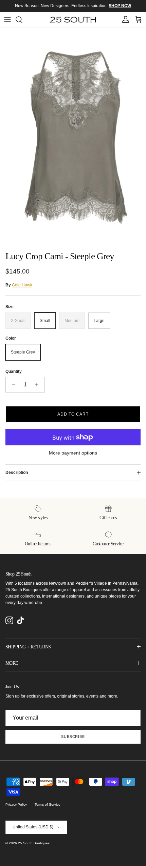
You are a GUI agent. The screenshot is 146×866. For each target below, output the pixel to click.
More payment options (73, 453)
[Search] (22, 19)
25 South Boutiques (34, 843)
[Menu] (7, 19)
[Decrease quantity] (12, 384)
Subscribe (73, 736)
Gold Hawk (22, 285)
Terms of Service (47, 804)
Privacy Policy (16, 804)
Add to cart (73, 414)
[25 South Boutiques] (73, 20)
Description (16, 472)
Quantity (13, 371)
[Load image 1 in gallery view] (73, 137)
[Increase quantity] (38, 384)
